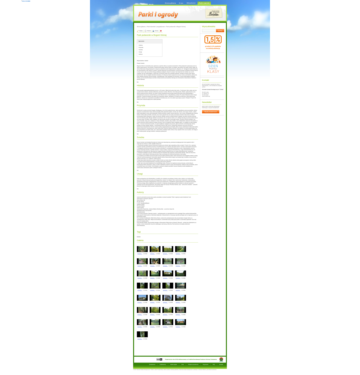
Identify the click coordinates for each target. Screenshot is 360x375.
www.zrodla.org (206, 96)
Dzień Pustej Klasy (159, 369)
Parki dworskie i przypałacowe (156, 26)
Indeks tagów (173, 364)
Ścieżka (141, 49)
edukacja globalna (174, 369)
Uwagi (140, 52)
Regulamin (205, 364)
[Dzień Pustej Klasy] (213, 74)
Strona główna (141, 26)
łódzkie (139, 236)
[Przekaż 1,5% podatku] (213, 51)
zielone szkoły (167, 369)
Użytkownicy (163, 364)
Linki (182, 364)
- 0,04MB (142, 266)
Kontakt (221, 364)
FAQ (214, 364)
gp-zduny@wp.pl (145, 203)
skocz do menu (26, 1)
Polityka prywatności (193, 364)
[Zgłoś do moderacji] (160, 31)
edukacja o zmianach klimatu (199, 369)
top (137, 82)
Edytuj (141, 30)
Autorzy (140, 54)
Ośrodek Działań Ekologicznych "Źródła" (145, 369)
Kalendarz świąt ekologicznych (186, 369)
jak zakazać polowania (211, 369)
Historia (149, 30)
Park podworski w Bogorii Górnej (176, 26)
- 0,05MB (142, 253)
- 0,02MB (180, 278)
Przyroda (141, 47)
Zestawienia (152, 364)
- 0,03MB (168, 253)
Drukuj (156, 30)
